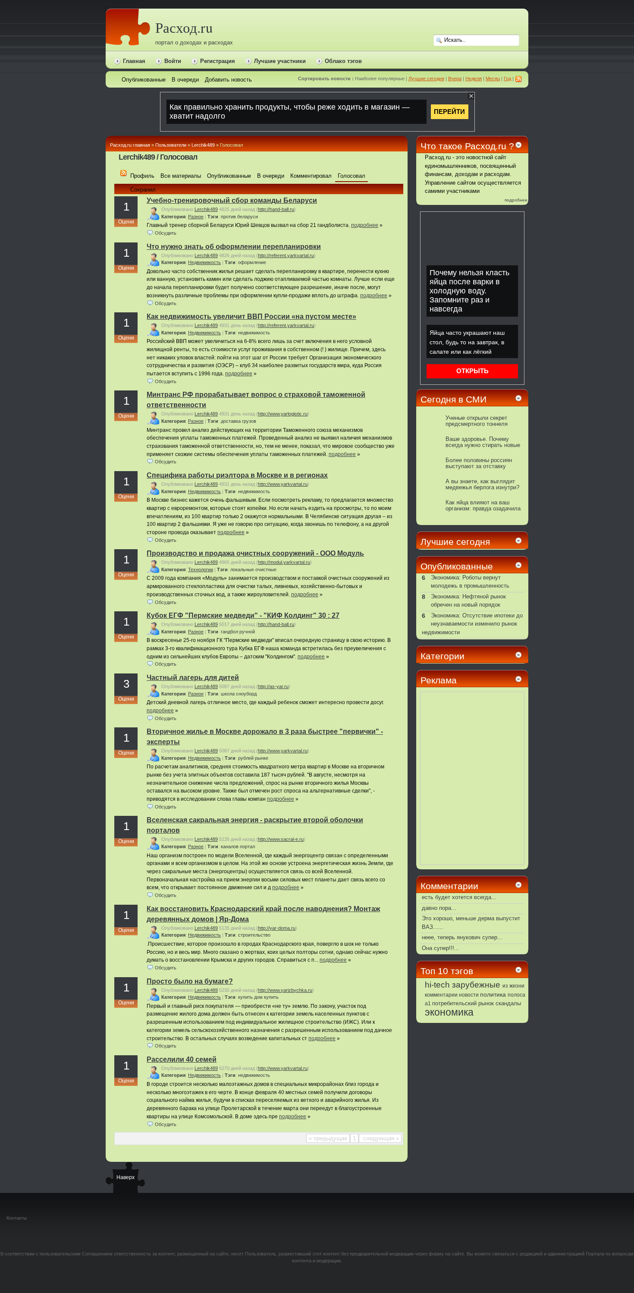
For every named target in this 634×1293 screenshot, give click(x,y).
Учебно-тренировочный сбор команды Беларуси (232, 200)
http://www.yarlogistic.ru (283, 413)
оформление (252, 262)
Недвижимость (204, 262)
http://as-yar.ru (273, 686)
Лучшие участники (280, 61)
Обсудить (165, 233)
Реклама (439, 680)
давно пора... (439, 908)
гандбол (229, 631)
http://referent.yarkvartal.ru (286, 255)
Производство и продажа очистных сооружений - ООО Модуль (255, 553)
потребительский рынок (463, 1003)
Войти (172, 61)
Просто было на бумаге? (190, 981)
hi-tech (437, 984)
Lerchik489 (203, 145)
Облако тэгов (343, 61)
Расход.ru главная (130, 145)
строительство (254, 935)
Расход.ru (184, 27)
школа (228, 693)
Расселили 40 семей (182, 1059)
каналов (230, 846)
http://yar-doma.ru (276, 928)
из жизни (513, 986)
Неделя (473, 78)
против (228, 216)
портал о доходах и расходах (194, 42)
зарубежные (476, 984)
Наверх (125, 1177)
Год (507, 78)
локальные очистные (253, 569)
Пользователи (170, 145)
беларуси (247, 216)
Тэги (212, 216)
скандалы (508, 1003)
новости (469, 995)
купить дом (250, 997)
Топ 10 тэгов (447, 971)
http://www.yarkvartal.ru (283, 484)
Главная (134, 61)
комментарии (441, 995)
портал (247, 846)
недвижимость (254, 332)
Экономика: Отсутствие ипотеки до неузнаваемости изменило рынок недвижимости (472, 623)
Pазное (196, 216)
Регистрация (217, 61)
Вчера (454, 78)
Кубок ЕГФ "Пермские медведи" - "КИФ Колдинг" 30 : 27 (243, 615)
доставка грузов (238, 421)
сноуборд (246, 693)
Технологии (200, 569)
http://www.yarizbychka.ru (285, 990)
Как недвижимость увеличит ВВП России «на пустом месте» (251, 316)
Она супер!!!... (440, 948)
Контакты (16, 1218)
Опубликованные (457, 566)
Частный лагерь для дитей (193, 677)
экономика (449, 1012)
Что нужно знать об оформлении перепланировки (234, 246)
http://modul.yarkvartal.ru (284, 562)
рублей (246, 758)
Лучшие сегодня (426, 78)
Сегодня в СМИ (453, 399)
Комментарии (449, 886)
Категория (173, 216)
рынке (261, 758)
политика (493, 994)
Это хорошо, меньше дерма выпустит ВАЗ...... (471, 922)
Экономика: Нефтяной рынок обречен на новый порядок (468, 600)
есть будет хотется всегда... (459, 897)
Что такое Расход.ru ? (467, 146)
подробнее (364, 225)
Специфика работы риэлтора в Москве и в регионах (237, 475)
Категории (443, 656)
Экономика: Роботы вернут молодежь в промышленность (470, 581)
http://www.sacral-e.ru (281, 839)
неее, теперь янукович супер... (462, 937)
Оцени (126, 222)
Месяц (493, 78)
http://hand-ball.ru (276, 209)
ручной (247, 631)
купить (271, 997)
